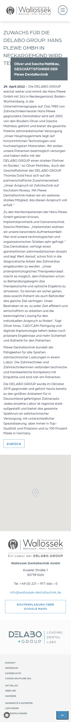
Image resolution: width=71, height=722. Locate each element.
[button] (62, 10)
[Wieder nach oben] (62, 715)
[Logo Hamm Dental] (28, 10)
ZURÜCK (14, 444)
